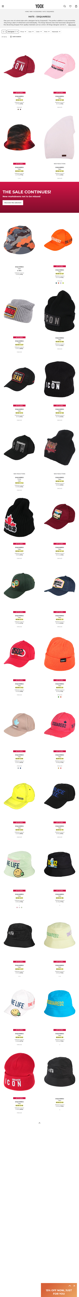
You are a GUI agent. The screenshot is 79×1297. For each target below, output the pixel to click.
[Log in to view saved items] (70, 6)
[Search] (65, 6)
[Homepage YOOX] (39, 6)
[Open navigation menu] (3, 6)
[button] (39, 1122)
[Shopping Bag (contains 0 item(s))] (76, 6)
